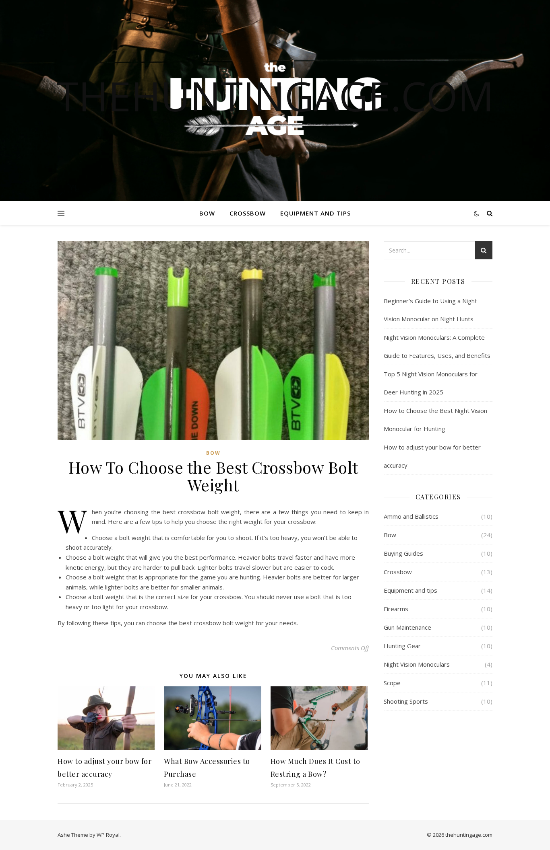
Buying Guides (403, 553)
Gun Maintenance (407, 627)
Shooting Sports (406, 701)
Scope (392, 683)
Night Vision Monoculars (417, 664)
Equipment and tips (315, 213)
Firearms (396, 609)
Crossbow (248, 213)
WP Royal (108, 834)
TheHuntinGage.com (275, 96)
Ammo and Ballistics (411, 516)
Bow (207, 213)
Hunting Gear (402, 646)
